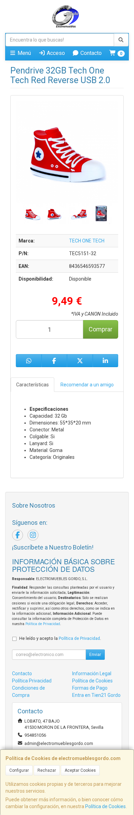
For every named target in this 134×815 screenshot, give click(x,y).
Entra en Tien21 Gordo (96, 695)
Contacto (90, 53)
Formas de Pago (90, 688)
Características (32, 384)
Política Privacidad (32, 680)
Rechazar (46, 770)
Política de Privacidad (42, 624)
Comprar (100, 329)
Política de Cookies (105, 806)
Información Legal (91, 673)
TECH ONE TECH (86, 241)
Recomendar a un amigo (87, 384)
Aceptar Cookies (80, 770)
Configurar (19, 770)
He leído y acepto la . (60, 638)
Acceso (55, 53)
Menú (23, 53)
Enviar (95, 654)
